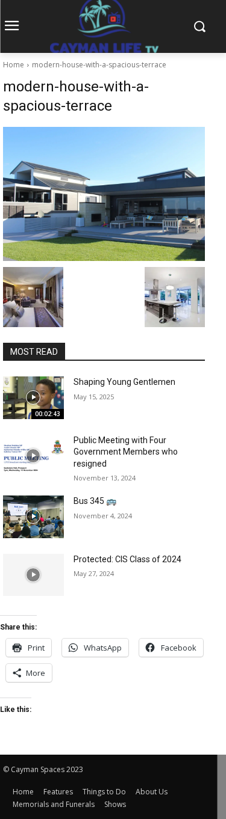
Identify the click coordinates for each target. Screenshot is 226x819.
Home (13, 65)
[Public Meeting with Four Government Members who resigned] (33, 456)
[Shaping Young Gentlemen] (33, 397)
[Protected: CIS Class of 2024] (33, 575)
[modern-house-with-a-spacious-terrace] (104, 194)
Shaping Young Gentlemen (124, 382)
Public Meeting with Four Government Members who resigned (126, 451)
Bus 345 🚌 (95, 501)
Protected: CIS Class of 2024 (127, 559)
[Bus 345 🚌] (33, 516)
